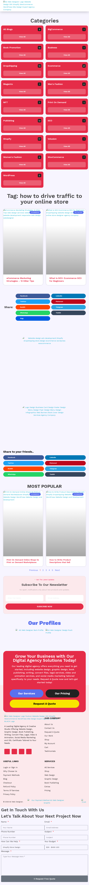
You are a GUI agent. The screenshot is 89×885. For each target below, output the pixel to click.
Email (47, 822)
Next (57, 570)
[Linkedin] (14, 751)
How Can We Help (10, 841)
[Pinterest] (29, 751)
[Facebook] (7, 751)
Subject (48, 832)
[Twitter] (21, 751)
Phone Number (8, 832)
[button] (83, 5)
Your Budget (50, 841)
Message (5, 851)
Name (4, 822)
